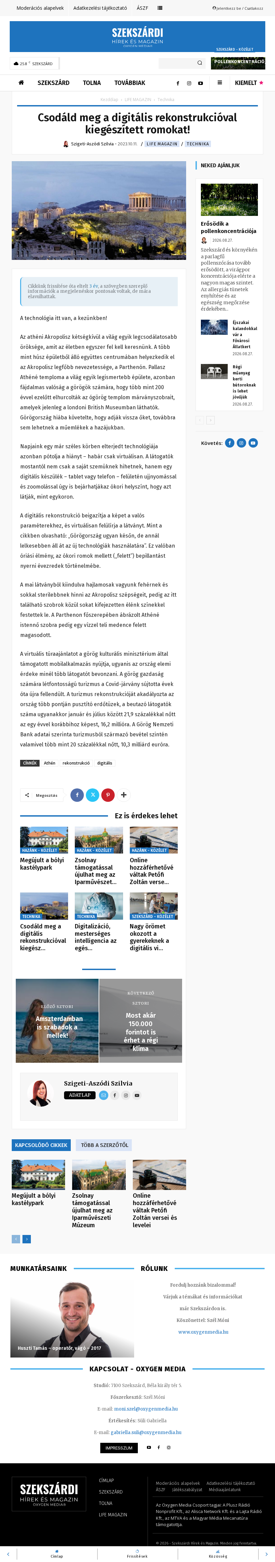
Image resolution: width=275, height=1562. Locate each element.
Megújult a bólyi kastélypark (42, 864)
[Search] (200, 63)
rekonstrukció (76, 763)
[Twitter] (92, 795)
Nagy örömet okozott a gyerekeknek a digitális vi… (149, 937)
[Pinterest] (108, 795)
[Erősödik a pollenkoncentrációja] (229, 200)
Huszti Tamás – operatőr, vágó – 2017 (59, 1348)
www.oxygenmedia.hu (203, 1332)
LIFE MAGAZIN (138, 99)
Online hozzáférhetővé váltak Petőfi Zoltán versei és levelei (155, 1210)
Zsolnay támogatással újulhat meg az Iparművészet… (95, 871)
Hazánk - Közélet (39, 850)
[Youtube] (200, 83)
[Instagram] (189, 83)
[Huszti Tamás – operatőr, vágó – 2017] (72, 1319)
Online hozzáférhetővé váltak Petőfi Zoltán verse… (151, 871)
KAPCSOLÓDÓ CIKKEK (41, 1145)
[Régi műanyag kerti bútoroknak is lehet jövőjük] (214, 371)
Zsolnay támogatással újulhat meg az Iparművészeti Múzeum (92, 1210)
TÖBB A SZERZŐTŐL (104, 1145)
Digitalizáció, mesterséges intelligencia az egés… (96, 937)
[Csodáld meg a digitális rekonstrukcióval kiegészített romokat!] (44, 906)
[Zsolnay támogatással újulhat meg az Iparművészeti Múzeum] (99, 840)
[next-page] (26, 1239)
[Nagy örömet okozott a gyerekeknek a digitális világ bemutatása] (154, 906)
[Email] (103, 1095)
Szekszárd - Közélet (234, 50)
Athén (49, 763)
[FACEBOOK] (159, 1448)
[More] (124, 795)
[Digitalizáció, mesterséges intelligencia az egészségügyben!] (99, 906)
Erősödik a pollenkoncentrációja (241, 58)
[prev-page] (16, 1239)
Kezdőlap (109, 99)
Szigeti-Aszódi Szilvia (98, 1083)
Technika (198, 143)
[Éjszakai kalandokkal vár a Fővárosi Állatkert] (214, 327)
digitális (104, 763)
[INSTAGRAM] (169, 1448)
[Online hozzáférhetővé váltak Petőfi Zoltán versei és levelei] (154, 840)
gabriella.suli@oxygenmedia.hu (146, 1432)
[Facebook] (177, 83)
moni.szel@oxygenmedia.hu (146, 1409)
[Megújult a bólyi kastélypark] (44, 840)
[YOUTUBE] (149, 1448)
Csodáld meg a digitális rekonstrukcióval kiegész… (43, 937)
